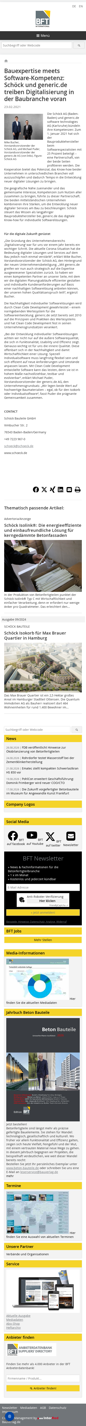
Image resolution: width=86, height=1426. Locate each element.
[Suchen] (78, 45)
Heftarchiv (13, 1328)
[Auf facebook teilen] (36, 491)
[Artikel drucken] (77, 489)
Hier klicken (47, 901)
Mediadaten (14, 1320)
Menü (45, 35)
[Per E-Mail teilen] (69, 489)
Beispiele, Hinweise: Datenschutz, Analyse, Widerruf (36, 921)
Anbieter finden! (44, 1388)
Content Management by (20, 1418)
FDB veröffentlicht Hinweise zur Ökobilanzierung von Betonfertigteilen (36, 749)
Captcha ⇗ (58, 905)
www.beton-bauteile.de (22, 1168)
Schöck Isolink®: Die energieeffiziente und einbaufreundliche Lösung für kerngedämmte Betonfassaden (42, 530)
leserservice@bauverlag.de (39, 1172)
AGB (43, 1408)
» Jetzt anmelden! (43, 912)
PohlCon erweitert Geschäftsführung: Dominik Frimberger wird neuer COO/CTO (40, 781)
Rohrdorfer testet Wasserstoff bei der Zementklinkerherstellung (40, 760)
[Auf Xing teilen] (52, 491)
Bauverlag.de (11, 1422)
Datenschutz (57, 1408)
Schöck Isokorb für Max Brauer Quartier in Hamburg (35, 635)
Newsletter (9, 1408)
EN (81, 6)
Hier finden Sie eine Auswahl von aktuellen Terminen (41, 1235)
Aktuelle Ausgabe (18, 1316)
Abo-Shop (13, 1324)
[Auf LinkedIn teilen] (61, 491)
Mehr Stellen (43, 940)
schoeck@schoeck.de (18, 446)
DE (74, 6)
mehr (10, 1176)
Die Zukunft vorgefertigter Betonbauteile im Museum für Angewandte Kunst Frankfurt (42, 791)
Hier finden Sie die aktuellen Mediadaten (41, 1001)
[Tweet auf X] (44, 491)
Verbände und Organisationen (27, 1254)
